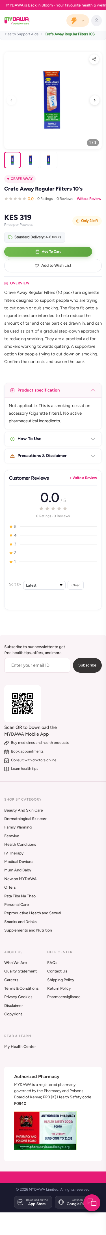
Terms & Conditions (21, 988)
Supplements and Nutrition (28, 930)
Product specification (39, 390)
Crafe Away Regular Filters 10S (70, 34)
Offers (10, 887)
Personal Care (16, 904)
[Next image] (94, 100)
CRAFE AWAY (22, 179)
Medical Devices (18, 861)
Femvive (11, 836)
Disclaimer (13, 1005)
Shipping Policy (60, 980)
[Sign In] (96, 20)
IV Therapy (14, 853)
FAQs (52, 962)
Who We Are (15, 962)
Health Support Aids (21, 34)
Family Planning (18, 827)
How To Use (29, 438)
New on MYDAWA (20, 878)
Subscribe (87, 665)
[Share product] (94, 59)
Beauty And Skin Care (23, 810)
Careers (11, 980)
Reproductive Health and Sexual (32, 913)
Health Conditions (20, 844)
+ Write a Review (83, 478)
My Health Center (20, 1046)
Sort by (15, 584)
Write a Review (89, 198)
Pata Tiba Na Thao (20, 896)
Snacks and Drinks (20, 921)
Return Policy (59, 988)
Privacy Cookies (18, 996)
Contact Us (57, 971)
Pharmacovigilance (64, 996)
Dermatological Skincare (25, 818)
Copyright (13, 1014)
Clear (76, 585)
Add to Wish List (56, 265)
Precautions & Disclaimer (42, 455)
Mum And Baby (17, 870)
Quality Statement (20, 971)
